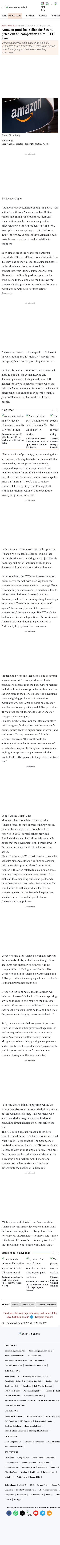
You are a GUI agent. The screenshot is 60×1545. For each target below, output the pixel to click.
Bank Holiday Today (13, 1381)
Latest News (9, 1457)
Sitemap (49, 1495)
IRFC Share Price (34, 1356)
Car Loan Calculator (13, 1426)
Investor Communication (26, 1490)
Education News (11, 1472)
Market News (38, 1457)
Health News (35, 1472)
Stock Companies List (13, 1442)
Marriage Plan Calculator (39, 1431)
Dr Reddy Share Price (13, 1365)
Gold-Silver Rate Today (33, 1381)
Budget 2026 (35, 1477)
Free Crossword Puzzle (14, 1447)
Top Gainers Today (12, 1386)
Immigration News (29, 1462)
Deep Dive (27, 1386)
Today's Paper (10, 1485)
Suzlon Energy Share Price (15, 1351)
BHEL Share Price (37, 1360)
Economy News (49, 1472)
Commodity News (11, 1462)
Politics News (22, 1477)
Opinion (23, 1472)
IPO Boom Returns (12, 1391)
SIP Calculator (26, 1421)
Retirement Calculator (44, 1421)
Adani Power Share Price (14, 1356)
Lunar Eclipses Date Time (14, 1405)
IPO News (50, 1457)
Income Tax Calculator (14, 1416)
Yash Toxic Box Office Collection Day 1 (20, 1400)
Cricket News (44, 1462)
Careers (8, 1499)
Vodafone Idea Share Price (35, 1365)
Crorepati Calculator (34, 1416)
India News (9, 1477)
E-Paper (30, 16)
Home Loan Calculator (33, 1426)
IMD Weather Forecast (43, 1386)
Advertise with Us (36, 1495)
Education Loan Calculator (15, 1431)
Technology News (28, 1467)
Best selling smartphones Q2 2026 (35, 1376)
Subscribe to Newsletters (34, 1442)
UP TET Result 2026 (13, 1396)
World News (14, 16)
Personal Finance (11, 1467)
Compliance (9, 1495)
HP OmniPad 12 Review (33, 1396)
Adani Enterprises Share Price (40, 1351)
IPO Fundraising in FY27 (33, 1391)
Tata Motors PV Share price (16, 1360)
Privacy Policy (42, 1485)
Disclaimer (9, 1490)
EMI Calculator (11, 1421)
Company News (23, 1457)
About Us (22, 1485)
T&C (32, 1485)
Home (4, 16)
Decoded (43, 16)
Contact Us (21, 1495)
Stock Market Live (12, 1376)
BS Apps (17, 1499)
